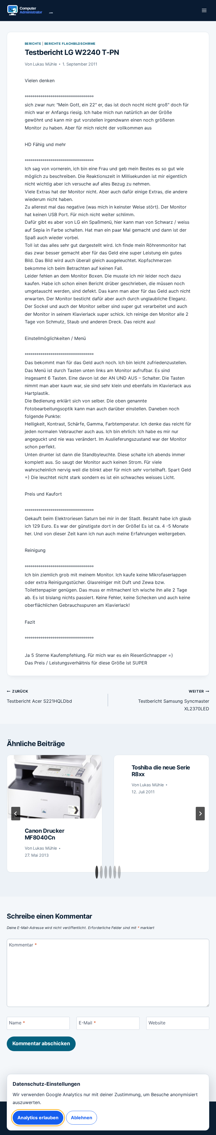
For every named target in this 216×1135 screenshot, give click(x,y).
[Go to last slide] (15, 813)
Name (17, 1022)
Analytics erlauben (37, 1117)
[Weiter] (200, 813)
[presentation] (54, 786)
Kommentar (23, 944)
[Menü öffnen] (204, 10)
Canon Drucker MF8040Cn (44, 834)
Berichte (33, 44)
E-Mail (87, 1022)
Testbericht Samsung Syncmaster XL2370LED (173, 700)
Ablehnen (81, 1117)
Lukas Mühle (45, 64)
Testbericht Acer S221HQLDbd (39, 696)
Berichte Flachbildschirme (70, 44)
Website (156, 1022)
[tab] (96, 872)
